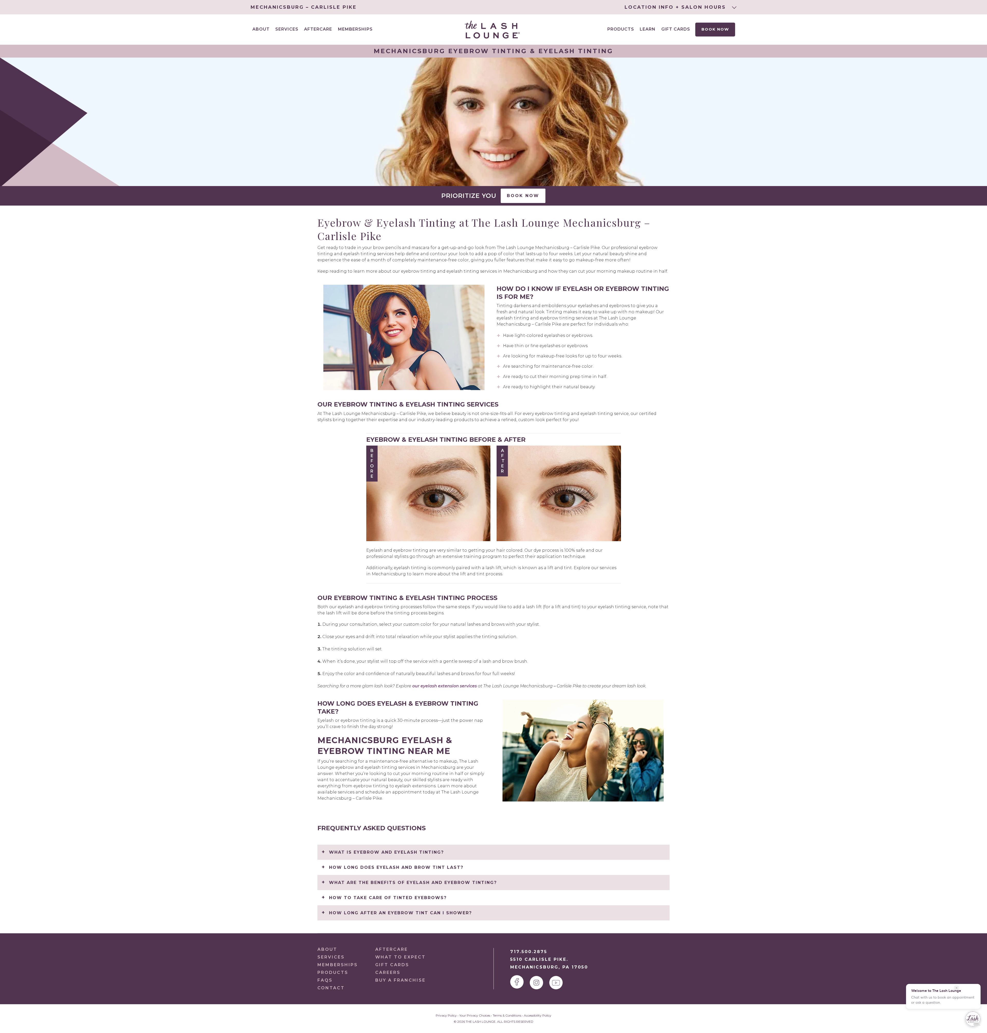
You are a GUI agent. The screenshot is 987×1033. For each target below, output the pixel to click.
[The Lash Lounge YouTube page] (556, 982)
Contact (331, 987)
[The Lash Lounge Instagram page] (536, 982)
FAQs (325, 980)
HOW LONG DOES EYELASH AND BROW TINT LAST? (396, 867)
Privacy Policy (446, 1015)
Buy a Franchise (400, 980)
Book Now (715, 29)
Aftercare (318, 29)
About (327, 949)
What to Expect (400, 957)
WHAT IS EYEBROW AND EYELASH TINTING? (386, 852)
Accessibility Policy (537, 1015)
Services (331, 957)
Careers (387, 972)
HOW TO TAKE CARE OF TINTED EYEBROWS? (388, 897)
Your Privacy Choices (474, 1015)
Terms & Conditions (507, 1015)
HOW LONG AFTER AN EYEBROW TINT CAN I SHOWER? (400, 912)
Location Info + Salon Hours (676, 7)
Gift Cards (675, 29)
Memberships (355, 29)
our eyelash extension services (444, 686)
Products (620, 29)
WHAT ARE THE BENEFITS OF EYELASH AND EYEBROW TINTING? (413, 882)
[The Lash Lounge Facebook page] (517, 982)
